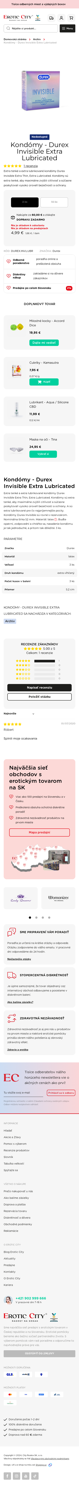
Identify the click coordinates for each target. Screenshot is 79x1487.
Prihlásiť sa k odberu (61, 1093)
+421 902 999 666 (31, 1298)
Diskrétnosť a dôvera (17, 1218)
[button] (13, 166)
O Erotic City (12, 1278)
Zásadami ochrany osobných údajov (51, 1101)
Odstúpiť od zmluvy (39, 1353)
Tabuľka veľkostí (14, 1164)
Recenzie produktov (16, 1150)
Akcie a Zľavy (12, 1137)
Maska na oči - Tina (43, 439)
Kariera (8, 1285)
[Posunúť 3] (43, 917)
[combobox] (31, 28)
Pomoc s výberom (15, 1144)
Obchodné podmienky (18, 1224)
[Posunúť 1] (30, 917)
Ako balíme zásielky (16, 1198)
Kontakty (9, 1272)
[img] (12, 724)
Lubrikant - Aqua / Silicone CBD (49, 404)
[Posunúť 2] (36, 917)
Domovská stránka (15, 39)
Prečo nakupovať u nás (18, 1191)
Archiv (37, 39)
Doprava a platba (15, 1204)
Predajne (9, 1265)
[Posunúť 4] (49, 917)
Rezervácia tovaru (15, 1211)
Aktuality (9, 1258)
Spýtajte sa (11, 1170)
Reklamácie (11, 1231)
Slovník (8, 1157)
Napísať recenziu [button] (39, 687)
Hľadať (8, 1131)
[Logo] (22, 18)
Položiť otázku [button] (40, 696)
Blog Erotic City (14, 1252)
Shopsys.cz (41, 1465)
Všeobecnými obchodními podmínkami (50, 1459)
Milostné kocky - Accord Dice (46, 323)
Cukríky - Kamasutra (44, 362)
